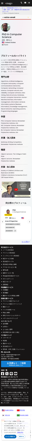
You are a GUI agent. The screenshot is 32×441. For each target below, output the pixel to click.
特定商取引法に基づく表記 (11, 332)
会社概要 (5, 324)
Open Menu (2, 3)
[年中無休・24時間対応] (25, 2)
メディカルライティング (10, 318)
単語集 (5, 341)
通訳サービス (7, 343)
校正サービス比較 (8, 259)
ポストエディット (8, 279)
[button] (16, 189)
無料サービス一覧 (8, 273)
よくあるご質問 (7, 329)
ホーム (3, 8)
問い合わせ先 (5, 352)
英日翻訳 (5, 293)
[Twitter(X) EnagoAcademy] (7, 373)
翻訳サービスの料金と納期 (11, 296)
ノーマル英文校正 (8, 250)
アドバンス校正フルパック (11, 301)
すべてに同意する (10, 436)
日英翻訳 (5, 290)
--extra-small (8, 17)
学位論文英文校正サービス (11, 276)
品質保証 (5, 284)
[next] (30, 189)
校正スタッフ (7, 282)
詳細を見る (20, 432)
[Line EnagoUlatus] (12, 373)
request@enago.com (13, 355)
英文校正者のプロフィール (14, 8)
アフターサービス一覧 (9, 267)
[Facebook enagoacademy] (3, 373)
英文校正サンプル (8, 261)
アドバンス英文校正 (9, 253)
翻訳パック (6, 307)
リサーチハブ (7, 338)
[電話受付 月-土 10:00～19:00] (21, 2)
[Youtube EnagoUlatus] (16, 373)
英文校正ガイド (7, 346)
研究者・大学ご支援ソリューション (14, 349)
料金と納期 (6, 313)
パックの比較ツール (9, 310)
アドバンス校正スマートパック (12, 304)
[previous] (1, 189)
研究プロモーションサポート (12, 315)
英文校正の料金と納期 (9, 264)
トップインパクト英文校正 (11, 256)
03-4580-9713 (8, 357)
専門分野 (5, 270)
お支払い (5, 327)
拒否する (21, 436)
